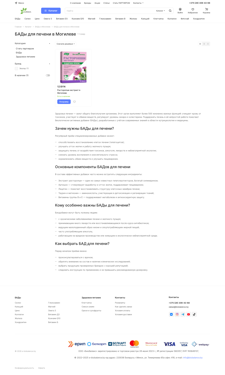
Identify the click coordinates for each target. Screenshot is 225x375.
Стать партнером (25, 48)
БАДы (19, 52)
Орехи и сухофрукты (91, 310)
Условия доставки (123, 314)
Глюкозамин (54, 302)
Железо (18, 318)
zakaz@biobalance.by (179, 307)
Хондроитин (20, 322)
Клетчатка (87, 302)
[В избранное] (74, 101)
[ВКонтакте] (171, 314)
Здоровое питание (25, 56)
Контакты (120, 297)
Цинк (17, 310)
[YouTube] (188, 314)
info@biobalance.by (193, 357)
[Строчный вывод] (204, 44)
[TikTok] (194, 314)
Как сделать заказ (123, 306)
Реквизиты (120, 302)
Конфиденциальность (24, 368)
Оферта (41, 368)
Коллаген (19, 314)
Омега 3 (52, 310)
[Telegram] (182, 314)
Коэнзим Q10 (54, 318)
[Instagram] (177, 314)
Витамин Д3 (54, 314)
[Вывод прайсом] (208, 44)
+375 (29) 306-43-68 (199, 3)
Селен (18, 302)
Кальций (19, 306)
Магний (51, 306)
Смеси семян (88, 306)
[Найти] (170, 11)
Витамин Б (53, 322)
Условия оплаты (122, 310)
